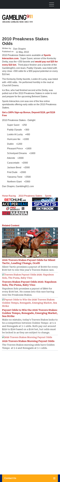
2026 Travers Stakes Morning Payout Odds (28, 341)
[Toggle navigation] (51, 4)
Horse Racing (9, 196)
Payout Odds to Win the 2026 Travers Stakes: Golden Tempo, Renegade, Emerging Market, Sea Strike (30, 313)
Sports (48, 196)
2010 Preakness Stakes (30, 196)
